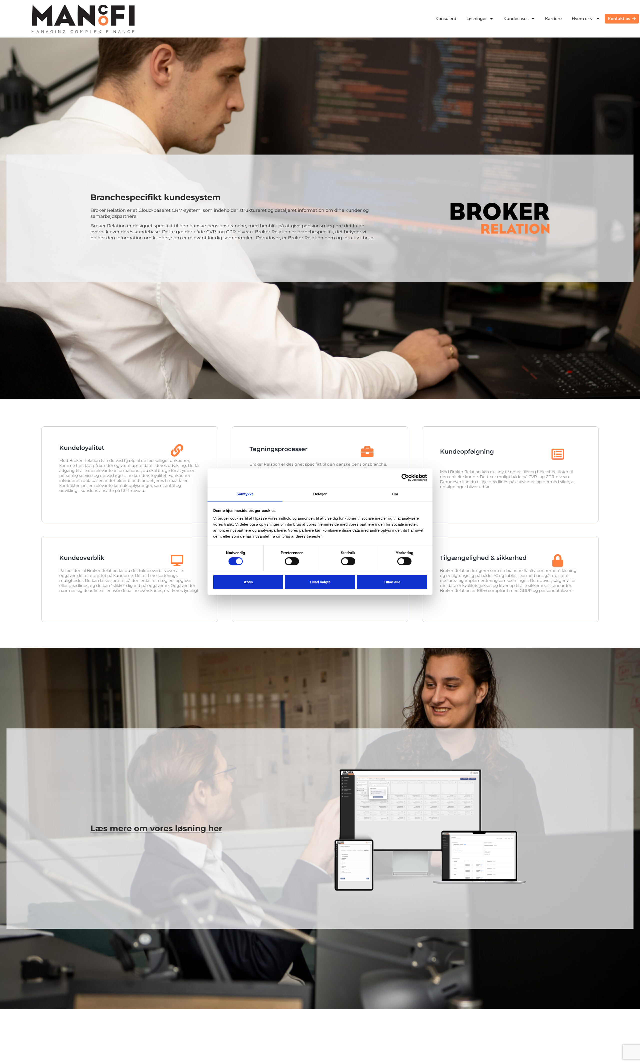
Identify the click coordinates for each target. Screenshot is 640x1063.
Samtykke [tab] (245, 494)
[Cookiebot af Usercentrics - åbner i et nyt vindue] (405, 477)
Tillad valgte (320, 582)
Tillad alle (392, 582)
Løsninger (476, 18)
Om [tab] (395, 494)
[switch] (292, 561)
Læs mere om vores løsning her (156, 828)
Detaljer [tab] (320, 494)
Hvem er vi (583, 18)
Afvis (248, 582)
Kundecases (516, 18)
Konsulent (446, 18)
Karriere (553, 18)
